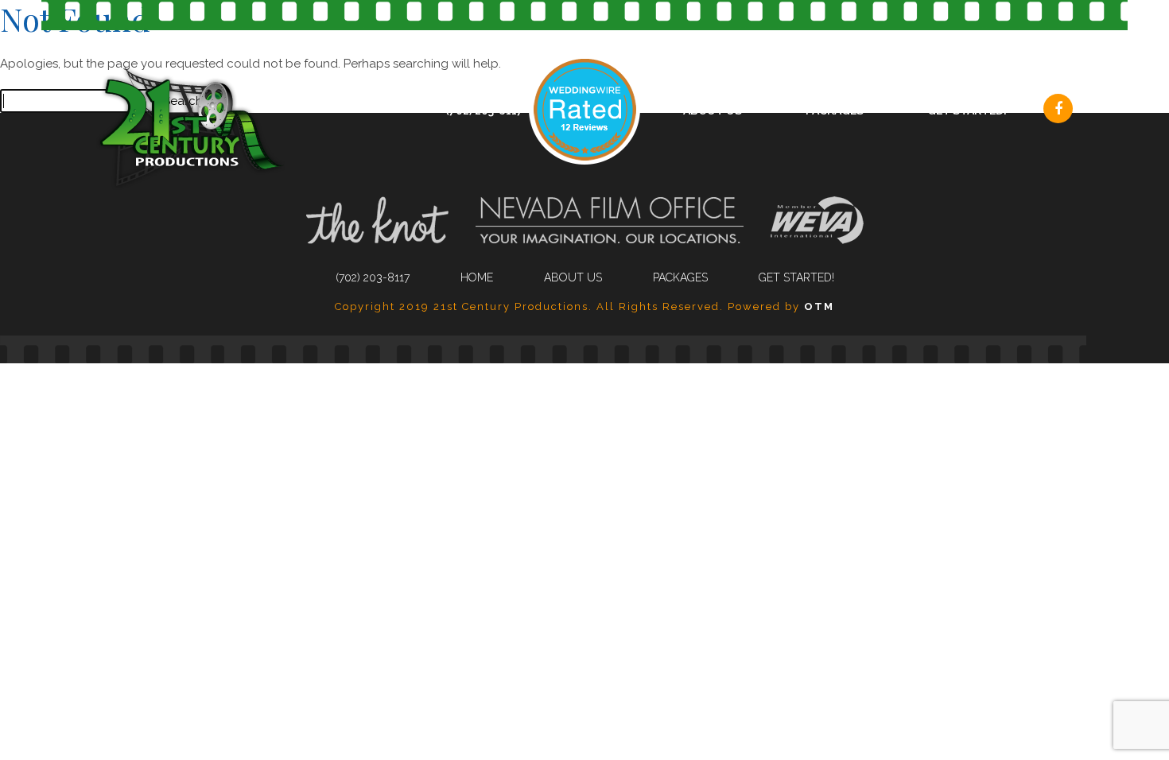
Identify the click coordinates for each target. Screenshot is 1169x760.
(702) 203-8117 (484, 110)
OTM (819, 306)
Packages (835, 110)
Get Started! (967, 110)
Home (476, 277)
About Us (712, 110)
